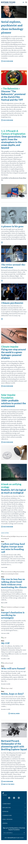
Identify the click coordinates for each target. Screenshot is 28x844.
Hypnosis (5, 811)
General (5, 823)
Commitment (6, 803)
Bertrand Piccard (11, 837)
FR (23, 2)
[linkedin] (19, 797)
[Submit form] (24, 832)
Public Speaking (7, 819)
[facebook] (9, 797)
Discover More (8, 61)
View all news (15, 713)
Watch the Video (8, 784)
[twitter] (14, 797)
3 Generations (7, 815)
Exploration (6, 807)
